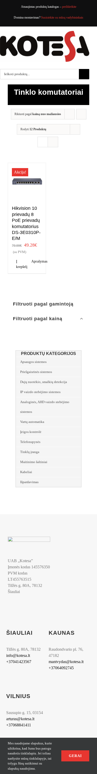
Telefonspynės (30, 442)
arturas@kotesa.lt (20, 719)
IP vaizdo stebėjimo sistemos (40, 392)
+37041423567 (18, 661)
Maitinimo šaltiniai (33, 462)
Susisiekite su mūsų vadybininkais (62, 17)
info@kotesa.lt (18, 655)
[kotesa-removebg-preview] (29, 538)
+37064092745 (61, 668)
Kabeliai (26, 472)
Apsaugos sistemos (33, 362)
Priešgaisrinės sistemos (36, 372)
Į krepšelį (21, 264)
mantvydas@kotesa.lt (66, 661)
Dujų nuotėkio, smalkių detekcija (43, 382)
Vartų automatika (32, 422)
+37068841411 (18, 725)
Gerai (75, 756)
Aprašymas (36, 261)
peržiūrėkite (69, 6)
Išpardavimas (29, 482)
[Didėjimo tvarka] (81, 114)
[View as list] (53, 142)
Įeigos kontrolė (30, 432)
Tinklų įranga (29, 452)
